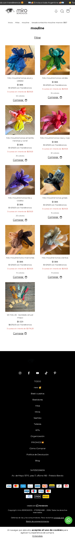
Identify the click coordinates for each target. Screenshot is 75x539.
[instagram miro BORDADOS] (20, 373)
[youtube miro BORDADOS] (37, 373)
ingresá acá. (59, 518)
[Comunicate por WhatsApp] (68, 520)
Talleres (37, 424)
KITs (38, 430)
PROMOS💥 (37, 442)
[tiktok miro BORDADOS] (46, 373)
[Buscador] (62, 11)
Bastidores (37, 399)
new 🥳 (37, 387)
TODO (37, 381)
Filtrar (37, 37)
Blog (37, 460)
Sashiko (37, 418)
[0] (67, 11)
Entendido (37, 536)
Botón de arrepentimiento (37, 521)
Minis (37, 411)
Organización (37, 436)
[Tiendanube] (37, 506)
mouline (25, 22)
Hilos (17, 22)
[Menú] (56, 11)
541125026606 (38, 470)
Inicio (10, 22)
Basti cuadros (37, 393)
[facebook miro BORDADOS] (28, 373)
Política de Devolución (38, 454)
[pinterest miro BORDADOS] (55, 373)
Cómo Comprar (37, 448)
